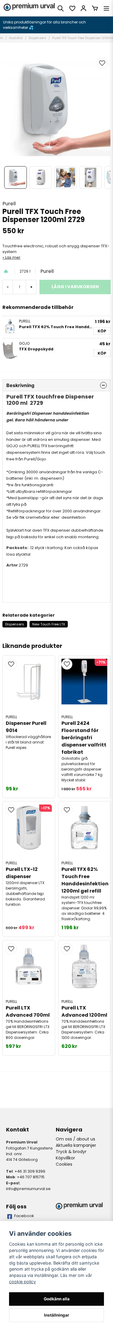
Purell (9, 203)
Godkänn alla (57, 1298)
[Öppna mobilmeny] (106, 8)
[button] (102, 63)
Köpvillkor (65, 1158)
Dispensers (37, 38)
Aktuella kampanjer (76, 1145)
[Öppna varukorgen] (95, 8)
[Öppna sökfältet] (60, 8)
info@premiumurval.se (28, 1188)
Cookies (64, 1164)
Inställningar (56, 1315)
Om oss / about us (75, 1139)
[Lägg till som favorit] (72, 8)
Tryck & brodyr (71, 1152)
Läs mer (12, 257)
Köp (102, 331)
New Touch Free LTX (48, 624)
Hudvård (16, 38)
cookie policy (22, 1281)
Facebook (24, 1216)
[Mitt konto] (83, 8)
